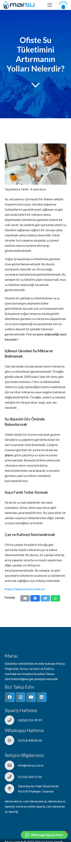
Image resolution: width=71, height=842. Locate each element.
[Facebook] (10, 697)
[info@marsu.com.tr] (11, 765)
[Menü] (50, 5)
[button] (44, 835)
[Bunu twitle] (45, 598)
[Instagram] (20, 697)
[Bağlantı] (19, 5)
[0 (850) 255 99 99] (11, 720)
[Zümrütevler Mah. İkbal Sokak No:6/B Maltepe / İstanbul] (11, 788)
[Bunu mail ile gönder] (25, 598)
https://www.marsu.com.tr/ (25, 589)
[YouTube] (31, 697)
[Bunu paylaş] (35, 598)
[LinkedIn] (42, 697)
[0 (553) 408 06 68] (11, 740)
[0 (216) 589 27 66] (11, 777)
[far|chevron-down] (35, 85)
